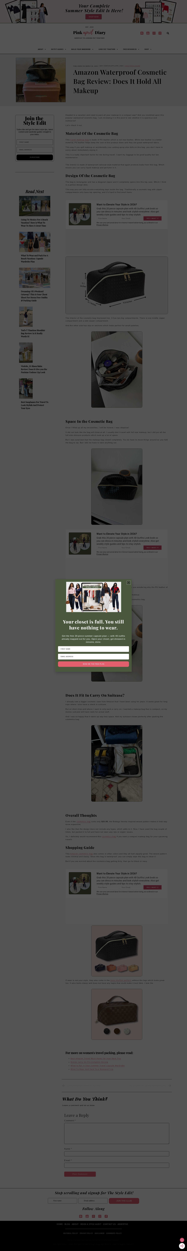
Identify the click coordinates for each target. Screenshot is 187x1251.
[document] (93, 625)
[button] (128, 582)
